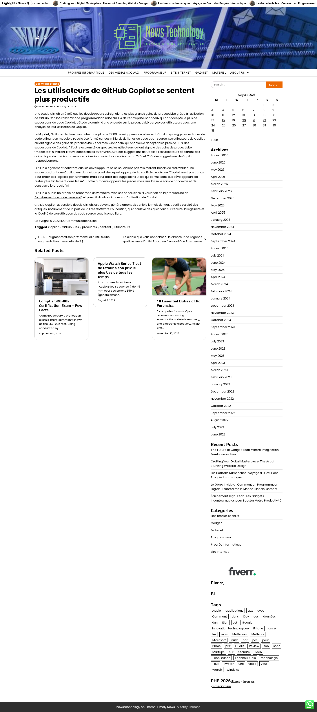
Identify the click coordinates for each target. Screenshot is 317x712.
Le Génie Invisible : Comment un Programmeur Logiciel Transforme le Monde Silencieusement (244, 486)
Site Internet (181, 72)
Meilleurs (257, 634)
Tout (215, 664)
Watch (217, 670)
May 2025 (218, 205)
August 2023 (219, 334)
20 (244, 120)
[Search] (45, 38)
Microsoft (219, 640)
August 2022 (219, 420)
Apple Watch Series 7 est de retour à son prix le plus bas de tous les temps (119, 270)
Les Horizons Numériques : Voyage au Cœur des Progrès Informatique (185, 3)
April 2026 (218, 177)
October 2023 (221, 320)
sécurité (244, 652)
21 (254, 120)
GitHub (88, 205)
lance (272, 628)
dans (235, 616)
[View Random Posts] (37, 38)
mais (224, 634)
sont (276, 646)
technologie (269, 658)
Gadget (201, 72)
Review (254, 646)
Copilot (53, 227)
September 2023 (223, 327)
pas (255, 640)
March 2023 (219, 370)
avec (261, 611)
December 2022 (222, 391)
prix (228, 646)
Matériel (219, 72)
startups (218, 652)
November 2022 (222, 399)
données (269, 616)
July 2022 (217, 427)
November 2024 (222, 227)
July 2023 (217, 341)
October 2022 (221, 406)
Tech (258, 652)
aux (250, 611)
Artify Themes (190, 707)
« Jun (214, 140)
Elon (225, 622)
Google (247, 622)
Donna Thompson (48, 106)
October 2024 (221, 234)
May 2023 (217, 356)
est (235, 622)
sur (231, 652)
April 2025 (218, 212)
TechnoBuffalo (245, 658)
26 (234, 125)
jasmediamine (221, 686)
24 (213, 125)
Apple (216, 611)
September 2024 (223, 241)
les (77, 227)
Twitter (228, 664)
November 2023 (222, 313)
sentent (105, 227)
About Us (237, 72)
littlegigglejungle (242, 681)
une (241, 664)
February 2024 (221, 291)
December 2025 (222, 198)
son (266, 646)
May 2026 (218, 170)
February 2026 (221, 191)
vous (264, 664)
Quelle (239, 646)
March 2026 (219, 184)
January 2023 (220, 384)
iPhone (258, 628)
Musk (234, 640)
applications (234, 611)
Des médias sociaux (123, 72)
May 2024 (218, 270)
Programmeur (154, 72)
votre (252, 664)
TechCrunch (221, 658)
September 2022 (223, 413)
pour (265, 640)
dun (215, 622)
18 (223, 120)
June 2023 (218, 348)
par (245, 640)
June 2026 (218, 162)
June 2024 (218, 263)
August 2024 (220, 248)
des (256, 616)
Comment (219, 616)
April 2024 (218, 277)
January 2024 (220, 298)
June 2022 (218, 434)
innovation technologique (230, 628)
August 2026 (219, 155)
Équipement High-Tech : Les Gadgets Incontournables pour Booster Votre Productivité (246, 498)
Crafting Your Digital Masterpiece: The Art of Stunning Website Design (86, 3)
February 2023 (221, 377)
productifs (89, 227)
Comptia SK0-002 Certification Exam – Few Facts (60, 305)
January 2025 (220, 220)
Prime (216, 646)
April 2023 (218, 363)
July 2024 (217, 255)
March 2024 (219, 284)
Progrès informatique (86, 72)
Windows (233, 670)
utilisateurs (122, 227)
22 (264, 120)
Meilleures (239, 634)
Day (246, 616)
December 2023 (222, 306)
